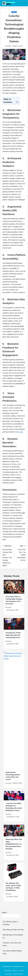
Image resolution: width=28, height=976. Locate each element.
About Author (7, 970)
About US (14, 970)
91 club (20, 432)
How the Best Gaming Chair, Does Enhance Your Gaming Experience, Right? (7, 555)
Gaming (14, 12)
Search (4, 912)
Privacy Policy (8, 974)
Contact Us (21, 970)
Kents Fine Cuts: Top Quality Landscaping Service (21, 553)
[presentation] (14, 587)
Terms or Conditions (18, 974)
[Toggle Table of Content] (16, 102)
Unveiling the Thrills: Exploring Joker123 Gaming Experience (13, 635)
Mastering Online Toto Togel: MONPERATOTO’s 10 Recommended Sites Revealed (14, 844)
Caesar (9, 46)
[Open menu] (24, 3)
